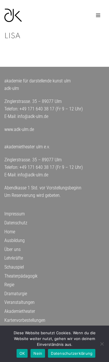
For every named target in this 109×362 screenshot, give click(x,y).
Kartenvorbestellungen (24, 320)
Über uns (12, 249)
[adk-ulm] (13, 15)
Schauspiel (14, 267)
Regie (9, 284)
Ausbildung (14, 240)
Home (9, 231)
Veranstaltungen (19, 302)
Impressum (14, 214)
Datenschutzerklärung (71, 353)
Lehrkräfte (13, 258)
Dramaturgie (15, 293)
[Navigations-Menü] (98, 15)
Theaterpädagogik (20, 276)
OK (22, 353)
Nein (37, 353)
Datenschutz (15, 223)
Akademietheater (19, 311)
